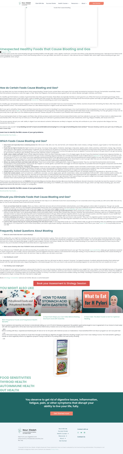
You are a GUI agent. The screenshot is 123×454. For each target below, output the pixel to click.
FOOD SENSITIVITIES (15, 377)
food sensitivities (70, 209)
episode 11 (97, 156)
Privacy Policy (54, 449)
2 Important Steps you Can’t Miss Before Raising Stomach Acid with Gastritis (61, 318)
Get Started (63, 441)
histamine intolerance (84, 209)
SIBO (18, 111)
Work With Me (63, 429)
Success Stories (63, 431)
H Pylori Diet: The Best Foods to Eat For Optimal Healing (102, 318)
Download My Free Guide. (8, 135)
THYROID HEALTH (13, 382)
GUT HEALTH (9, 390)
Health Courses (62, 433)
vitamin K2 (35, 100)
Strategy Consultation (12, 278)
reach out (103, 223)
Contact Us (81, 437)
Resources (62, 436)
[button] (68, 3)
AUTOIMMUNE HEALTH (17, 386)
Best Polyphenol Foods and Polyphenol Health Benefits (19, 321)
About (62, 438)
